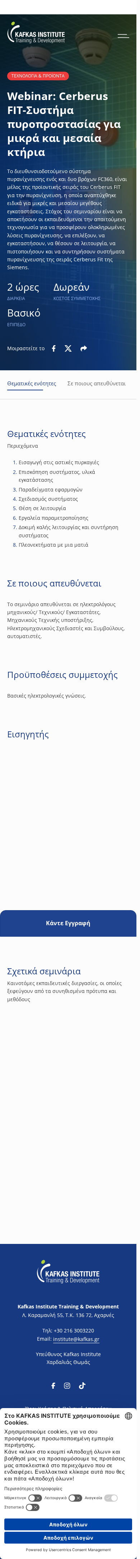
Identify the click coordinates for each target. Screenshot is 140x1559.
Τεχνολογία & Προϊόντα (38, 76)
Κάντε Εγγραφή (68, 923)
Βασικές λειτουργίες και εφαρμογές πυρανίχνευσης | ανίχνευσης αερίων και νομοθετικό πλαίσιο (67, 1128)
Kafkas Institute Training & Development (68, 1306)
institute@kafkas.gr (76, 1339)
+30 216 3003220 (74, 1330)
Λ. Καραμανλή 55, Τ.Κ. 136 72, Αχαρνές (68, 1315)
